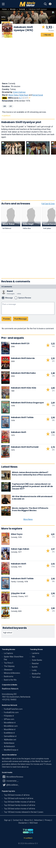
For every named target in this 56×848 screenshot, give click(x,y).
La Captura (8, 653)
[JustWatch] (28, 838)
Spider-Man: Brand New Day (13, 658)
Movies (12, 9)
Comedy (22, 9)
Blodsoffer (36, 674)
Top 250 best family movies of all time (19, 805)
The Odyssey (9, 666)
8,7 (23, 98)
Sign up (7, 820)
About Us (28, 820)
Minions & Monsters (12, 673)
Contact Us (17, 820)
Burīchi (35, 667)
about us (25, 767)
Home (4, 9)
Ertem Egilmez (19, 92)
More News (28, 519)
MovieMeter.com (11, 726)
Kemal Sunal (37, 95)
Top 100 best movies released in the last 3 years (23, 812)
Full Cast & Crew (48, 204)
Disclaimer (22, 823)
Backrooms (8, 676)
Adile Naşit (23, 95)
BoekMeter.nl (9, 733)
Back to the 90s (10, 680)
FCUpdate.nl (9, 716)
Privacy (48, 820)
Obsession (8, 670)
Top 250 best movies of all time (17, 795)
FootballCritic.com (11, 712)
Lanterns (35, 653)
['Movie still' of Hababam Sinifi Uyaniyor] (13, 148)
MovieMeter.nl (9, 723)
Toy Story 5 (8, 663)
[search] (45, 4)
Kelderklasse (9, 743)
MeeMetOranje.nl (11, 750)
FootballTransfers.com (13, 709)
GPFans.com (9, 719)
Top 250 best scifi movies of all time (18, 798)
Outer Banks (37, 660)
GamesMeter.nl (10, 736)
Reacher (35, 663)
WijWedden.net (10, 740)
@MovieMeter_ (12, 785)
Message (9, 298)
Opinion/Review (24, 298)
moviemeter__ (12, 781)
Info (3, 17)
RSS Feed (34, 823)
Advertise (38, 820)
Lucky (34, 670)
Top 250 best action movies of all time (19, 809)
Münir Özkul (13, 95)
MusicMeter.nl (9, 729)
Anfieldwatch (9, 746)
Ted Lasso (36, 677)
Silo (33, 657)
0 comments (7, 287)
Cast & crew (14, 17)
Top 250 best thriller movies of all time (19, 802)
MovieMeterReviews (14, 777)
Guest (10, 291)
